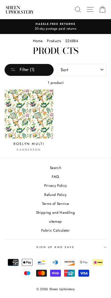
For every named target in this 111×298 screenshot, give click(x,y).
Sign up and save (55, 247)
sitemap (55, 221)
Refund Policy (55, 194)
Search (55, 167)
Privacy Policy (55, 185)
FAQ (55, 176)
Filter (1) (26, 69)
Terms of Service (55, 203)
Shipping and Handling (55, 212)
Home (38, 40)
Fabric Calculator (55, 230)
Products (54, 40)
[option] (55, 27)
